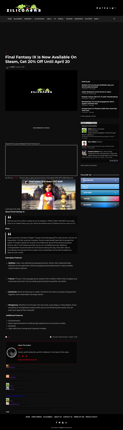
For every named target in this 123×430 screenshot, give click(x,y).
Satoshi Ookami (93, 151)
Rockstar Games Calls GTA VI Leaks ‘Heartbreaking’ (100, 97)
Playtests (88, 19)
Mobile (60, 19)
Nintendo (27, 19)
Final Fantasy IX (63, 337)
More (96, 19)
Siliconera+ (18, 19)
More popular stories (89, 116)
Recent (88, 123)
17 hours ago (91, 147)
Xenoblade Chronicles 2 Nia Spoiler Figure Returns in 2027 (97, 136)
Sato (13, 67)
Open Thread (36, 417)
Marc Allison (92, 142)
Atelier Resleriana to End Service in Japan (96, 92)
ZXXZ (90, 129)
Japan (71, 337)
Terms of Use (79, 417)
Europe (56, 337)
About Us (58, 417)
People (83, 123)
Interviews (78, 19)
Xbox (49, 19)
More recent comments (89, 165)
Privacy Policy (91, 417)
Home (10, 19)
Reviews (69, 19)
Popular (94, 123)
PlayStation (39, 19)
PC (55, 19)
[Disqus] (41, 388)
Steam (16, 178)
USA (76, 337)
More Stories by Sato (27, 360)
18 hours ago (108, 157)
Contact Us (67, 417)
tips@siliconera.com (65, 427)
